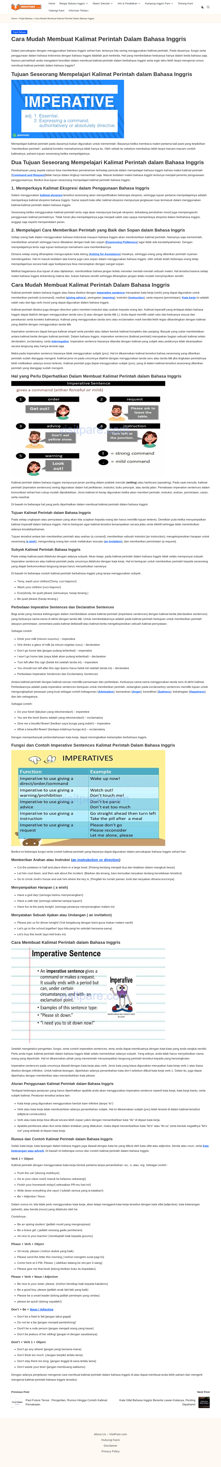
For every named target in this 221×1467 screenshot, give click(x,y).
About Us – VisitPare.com (110, 1434)
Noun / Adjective (41, 1309)
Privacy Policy (110, 1451)
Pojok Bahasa (25, 18)
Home (14, 18)
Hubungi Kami (110, 1440)
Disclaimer (110, 1445)
